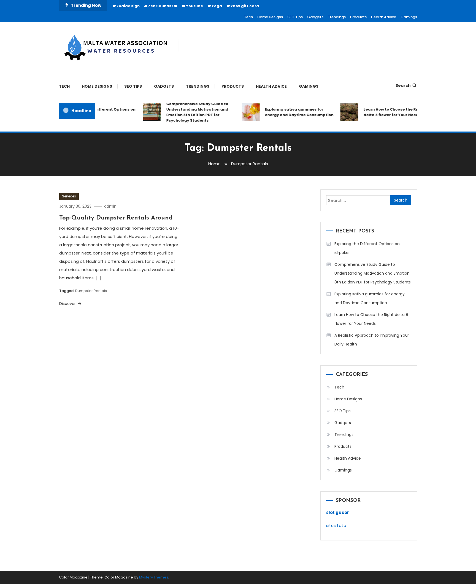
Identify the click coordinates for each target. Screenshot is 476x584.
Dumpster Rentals (91, 290)
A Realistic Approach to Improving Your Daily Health (371, 340)
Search (403, 85)
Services (69, 196)
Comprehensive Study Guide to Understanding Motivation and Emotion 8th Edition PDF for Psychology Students (192, 112)
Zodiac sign (128, 6)
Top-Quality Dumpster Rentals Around (116, 218)
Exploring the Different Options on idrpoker (97, 112)
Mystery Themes (153, 577)
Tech (248, 17)
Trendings (337, 17)
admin (110, 206)
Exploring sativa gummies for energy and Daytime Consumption (294, 112)
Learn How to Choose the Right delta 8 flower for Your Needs (389, 112)
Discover (68, 303)
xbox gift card (245, 6)
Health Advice (383, 17)
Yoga (217, 6)
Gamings (409, 17)
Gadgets (315, 17)
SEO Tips (295, 17)
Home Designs (270, 17)
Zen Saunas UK (162, 6)
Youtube (194, 6)
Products (358, 17)
